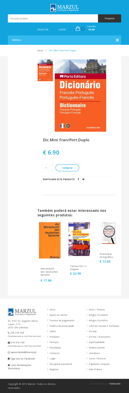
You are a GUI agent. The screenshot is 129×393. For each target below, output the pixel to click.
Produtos (55, 336)
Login (53, 358)
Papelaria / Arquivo (99, 363)
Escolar (93, 331)
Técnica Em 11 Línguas (78, 268)
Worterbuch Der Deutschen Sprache (49, 271)
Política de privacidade (62, 325)
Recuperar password (61, 363)
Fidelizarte (115, 383)
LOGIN (62, 29)
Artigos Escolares (98, 314)
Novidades (55, 347)
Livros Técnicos (97, 358)
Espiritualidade (97, 342)
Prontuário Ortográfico (106, 256)
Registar (54, 369)
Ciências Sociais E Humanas (104, 325)
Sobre (53, 331)
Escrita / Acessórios (99, 336)
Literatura (94, 353)
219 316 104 (24, 334)
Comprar (67, 167)
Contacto (55, 353)
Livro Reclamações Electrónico (19, 367)
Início (40, 50)
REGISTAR (42, 29)
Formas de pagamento (62, 320)
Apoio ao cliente (58, 314)
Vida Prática (95, 369)
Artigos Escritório (98, 320)
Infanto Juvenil (97, 347)
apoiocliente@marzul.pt (23, 352)
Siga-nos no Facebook (22, 358)
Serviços (54, 342)
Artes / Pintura (97, 309)
